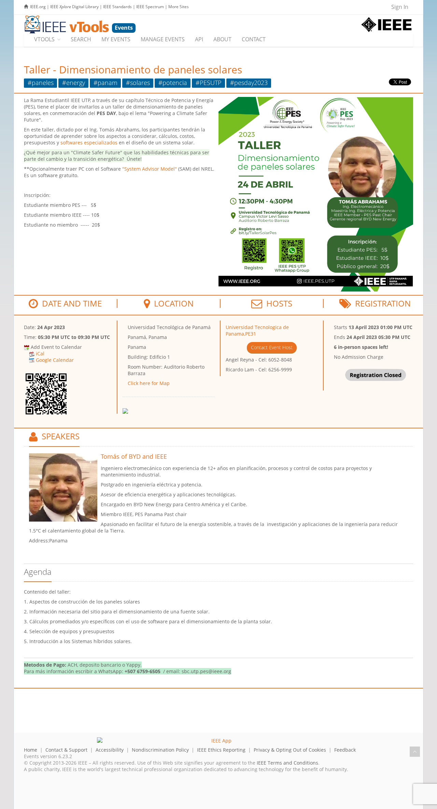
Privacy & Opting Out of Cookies (290, 750)
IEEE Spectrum (150, 7)
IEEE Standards (117, 7)
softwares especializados (88, 142)
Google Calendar (55, 360)
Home (30, 750)
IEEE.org (38, 7)
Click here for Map (149, 383)
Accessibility (110, 750)
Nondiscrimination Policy (160, 750)
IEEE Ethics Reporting (221, 750)
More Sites (178, 7)
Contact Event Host (272, 347)
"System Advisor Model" (149, 169)
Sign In (399, 7)
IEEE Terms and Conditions (287, 763)
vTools (44, 39)
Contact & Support (66, 750)
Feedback (345, 750)
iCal (40, 353)
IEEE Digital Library (74, 7)
